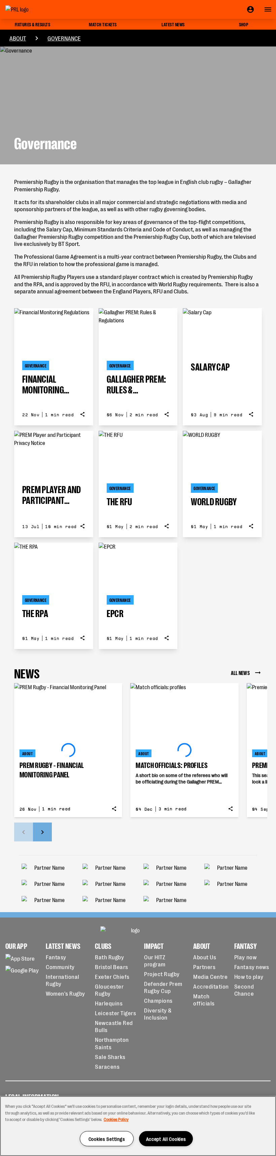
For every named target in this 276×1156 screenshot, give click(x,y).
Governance (64, 37)
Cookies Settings (107, 1139)
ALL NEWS (240, 672)
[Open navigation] (268, 9)
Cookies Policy (116, 1119)
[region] (138, 1126)
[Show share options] (82, 414)
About (17, 37)
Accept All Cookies (166, 1139)
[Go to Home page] (32, 9)
